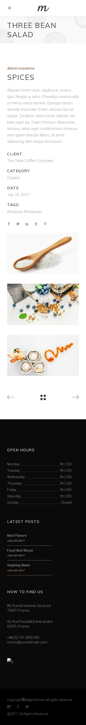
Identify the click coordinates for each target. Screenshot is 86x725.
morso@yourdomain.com (27, 642)
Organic (13, 177)
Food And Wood (20, 550)
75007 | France (18, 610)
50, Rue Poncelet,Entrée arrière (29, 621)
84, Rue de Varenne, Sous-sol (29, 606)
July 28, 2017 (16, 540)
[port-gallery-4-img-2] (43, 304)
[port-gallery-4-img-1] (43, 253)
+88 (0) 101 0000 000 (23, 637)
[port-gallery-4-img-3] (43, 355)
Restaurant (33, 211)
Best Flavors (17, 535)
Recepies (15, 211)
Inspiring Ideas (18, 565)
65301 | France (18, 626)
